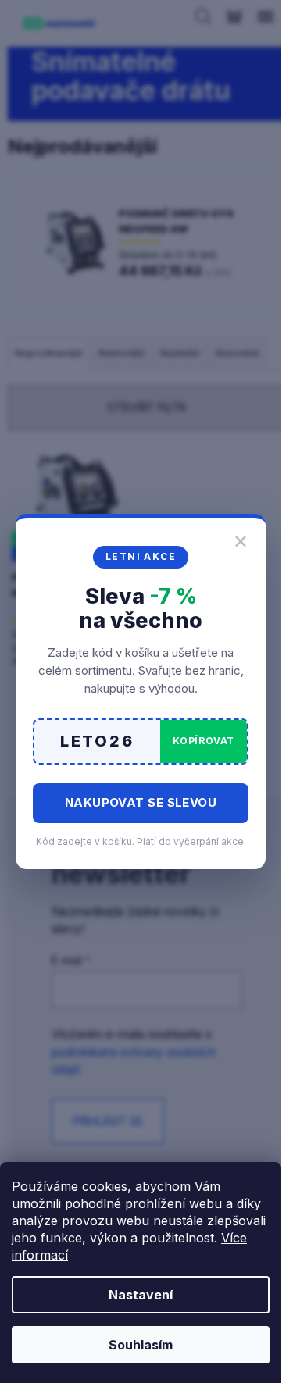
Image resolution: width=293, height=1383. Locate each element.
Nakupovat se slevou (141, 802)
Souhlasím (141, 1345)
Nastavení (141, 1295)
